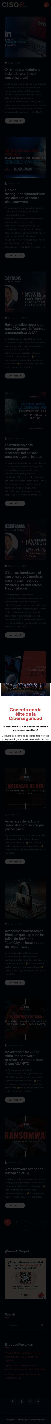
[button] (47, 687)
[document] (25, 712)
